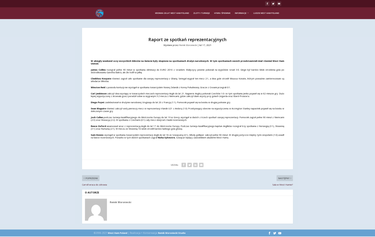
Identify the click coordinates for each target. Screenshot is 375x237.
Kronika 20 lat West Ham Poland (172, 13)
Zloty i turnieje (201, 13)
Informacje (240, 13)
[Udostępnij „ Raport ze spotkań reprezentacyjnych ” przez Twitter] (189, 165)
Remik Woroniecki (188, 45)
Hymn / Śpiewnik (222, 13)
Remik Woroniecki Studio (172, 232)
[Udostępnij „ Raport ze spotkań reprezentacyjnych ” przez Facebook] (184, 165)
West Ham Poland (117, 232)
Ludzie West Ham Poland (266, 13)
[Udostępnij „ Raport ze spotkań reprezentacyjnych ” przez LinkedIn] (195, 165)
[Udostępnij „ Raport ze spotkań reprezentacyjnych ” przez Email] (201, 165)
